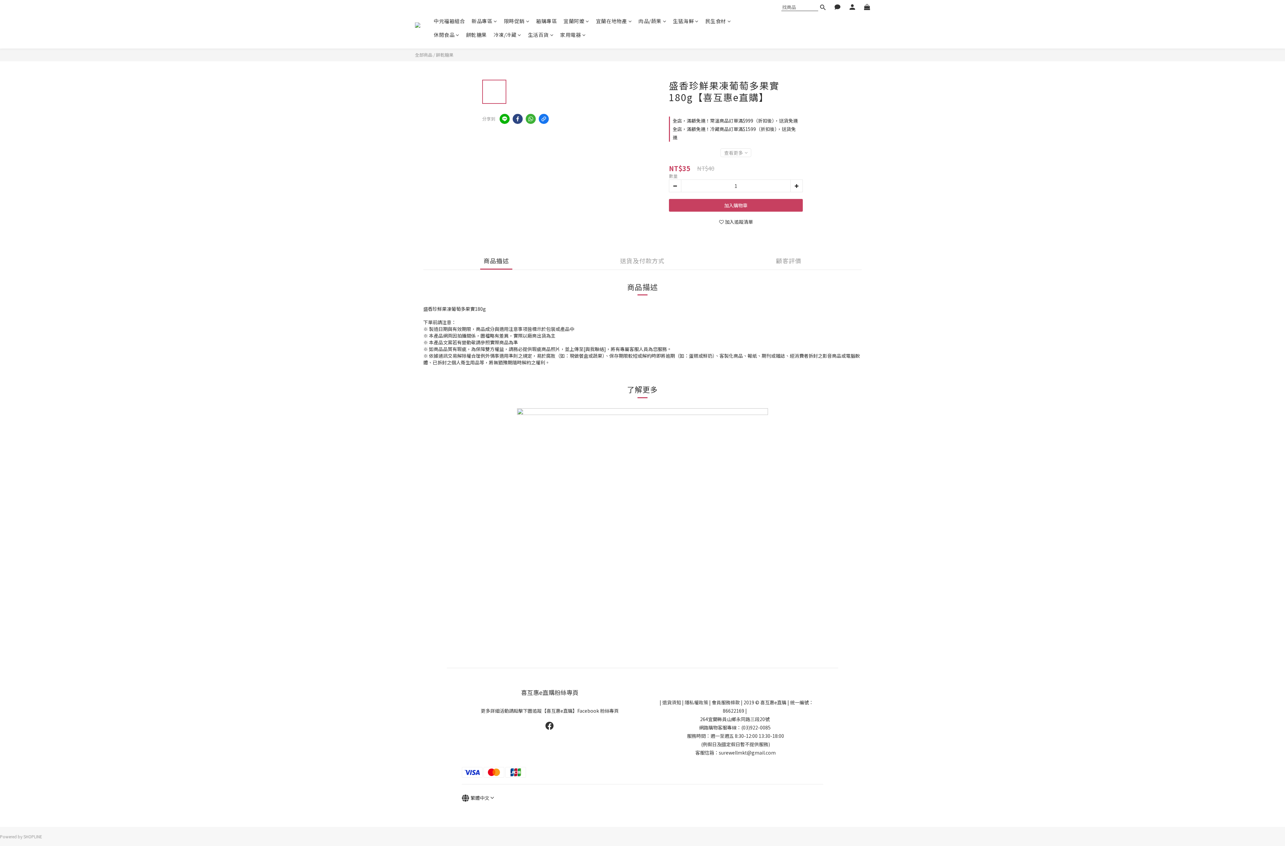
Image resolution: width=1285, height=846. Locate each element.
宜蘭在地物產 (611, 20)
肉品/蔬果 (650, 20)
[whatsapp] (531, 119)
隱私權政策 (696, 702)
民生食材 (715, 20)
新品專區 (482, 20)
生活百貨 (538, 34)
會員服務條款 (726, 702)
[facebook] (518, 119)
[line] (505, 119)
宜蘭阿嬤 (574, 20)
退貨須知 (671, 702)
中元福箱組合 (449, 20)
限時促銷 (514, 20)
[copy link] (544, 119)
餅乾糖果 (476, 34)
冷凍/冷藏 (505, 34)
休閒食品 (444, 34)
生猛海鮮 (683, 20)
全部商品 (423, 55)
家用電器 (570, 34)
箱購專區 (546, 20)
